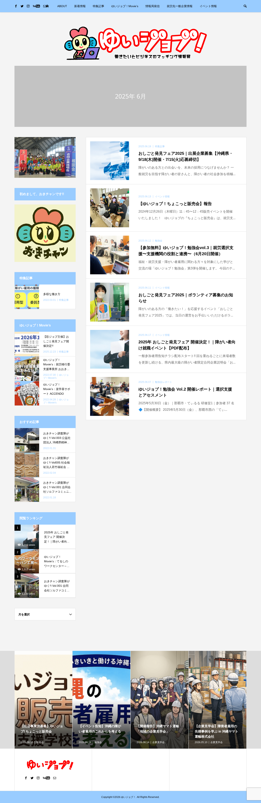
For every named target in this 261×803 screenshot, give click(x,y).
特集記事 (98, 6)
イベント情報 (208, 6)
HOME (47, 6)
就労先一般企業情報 (179, 6)
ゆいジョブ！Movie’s (124, 6)
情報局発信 (152, 6)
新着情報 (80, 6)
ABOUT (62, 6)
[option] (43, 700)
